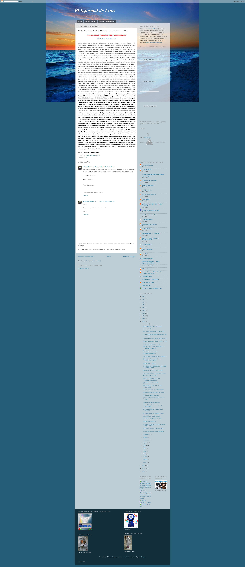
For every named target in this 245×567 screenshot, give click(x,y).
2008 (143, 466)
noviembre (146, 434)
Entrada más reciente (86, 256)
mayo (145, 451)
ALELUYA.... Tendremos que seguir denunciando (153, 405)
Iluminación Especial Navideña (151, 416)
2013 (143, 310)
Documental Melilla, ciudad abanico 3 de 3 (155, 339)
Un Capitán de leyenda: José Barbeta (153, 428)
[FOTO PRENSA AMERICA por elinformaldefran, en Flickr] (106, 39)
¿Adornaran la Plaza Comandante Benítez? (154, 373)
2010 (143, 318)
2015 (143, 305)
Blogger (143, 557)
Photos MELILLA (147, 165)
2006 (143, 471)
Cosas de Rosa (146, 199)
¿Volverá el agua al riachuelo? (151, 395)
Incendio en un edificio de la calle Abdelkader (152, 386)
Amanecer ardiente (148, 329)
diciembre (146, 324)
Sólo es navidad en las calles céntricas (153, 390)
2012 (143, 313)
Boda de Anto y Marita (149, 421)
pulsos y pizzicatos (147, 249)
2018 (143, 296)
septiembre (146, 440)
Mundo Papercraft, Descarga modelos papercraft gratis (153, 175)
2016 (143, 302)
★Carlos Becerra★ (88, 167)
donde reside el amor (148, 282)
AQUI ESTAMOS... (147, 229)
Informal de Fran (152, 29)
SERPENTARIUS (147, 244)
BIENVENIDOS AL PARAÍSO (151, 234)
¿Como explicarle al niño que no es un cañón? (153, 398)
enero (145, 462)
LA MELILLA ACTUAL (149, 224)
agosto (145, 443)
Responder (86, 195)
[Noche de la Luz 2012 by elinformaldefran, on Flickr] (146, 506)
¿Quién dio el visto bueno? (150, 383)
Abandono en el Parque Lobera (151, 402)
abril (144, 454)
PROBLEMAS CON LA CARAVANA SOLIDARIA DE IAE (154, 347)
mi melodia (145, 254)
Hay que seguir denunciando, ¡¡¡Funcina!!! (155, 356)
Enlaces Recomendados (106, 21)
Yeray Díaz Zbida (147, 276)
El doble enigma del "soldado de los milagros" (153, 410)
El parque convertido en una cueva (152, 419)
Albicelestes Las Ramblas (149, 215)
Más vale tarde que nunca (150, 376)
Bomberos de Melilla (148, 266)
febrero (145, 459)
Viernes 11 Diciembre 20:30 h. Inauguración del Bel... (151, 379)
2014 (143, 307)
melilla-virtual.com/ (147, 258)
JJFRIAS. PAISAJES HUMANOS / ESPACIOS (152, 204)
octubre (145, 437)
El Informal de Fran (95, 10)
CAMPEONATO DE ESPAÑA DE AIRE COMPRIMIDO (154, 367)
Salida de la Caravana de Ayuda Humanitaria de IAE (151, 359)
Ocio (85, 157)
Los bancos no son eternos (150, 351)
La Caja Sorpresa (147, 190)
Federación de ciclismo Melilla (150, 279)
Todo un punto (146, 285)
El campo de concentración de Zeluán (153, 413)
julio (144, 445)
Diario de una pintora (148, 185)
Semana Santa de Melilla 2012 (150, 210)
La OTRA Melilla (147, 170)
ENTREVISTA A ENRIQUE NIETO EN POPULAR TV (154, 425)
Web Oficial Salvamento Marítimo (152, 288)
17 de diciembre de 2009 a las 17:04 (104, 167)
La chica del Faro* (147, 220)
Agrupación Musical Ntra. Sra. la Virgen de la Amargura (151, 272)
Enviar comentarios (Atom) (93, 261)
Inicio (80, 21)
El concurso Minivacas (149, 353)
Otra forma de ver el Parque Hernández (153, 431)
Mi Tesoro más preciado (149, 195)
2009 (143, 321)
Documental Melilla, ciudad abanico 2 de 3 (155, 341)
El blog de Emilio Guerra (149, 181)
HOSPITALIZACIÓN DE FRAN (152, 326)
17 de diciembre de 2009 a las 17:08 (104, 201)
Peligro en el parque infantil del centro (153, 392)
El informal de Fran (83, 268)
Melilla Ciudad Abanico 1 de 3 (151, 344)
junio (145, 448)
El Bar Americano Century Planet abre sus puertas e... (155, 335)
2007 (143, 468)
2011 (143, 316)
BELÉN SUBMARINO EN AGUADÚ (153, 331)
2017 (143, 299)
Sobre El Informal (90, 21)
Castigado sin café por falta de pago (153, 370)
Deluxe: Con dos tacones (149, 269)
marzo (145, 457)
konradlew (126, 557)
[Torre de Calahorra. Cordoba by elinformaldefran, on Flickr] (146, 502)
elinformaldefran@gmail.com (154, 42)
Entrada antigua (129, 256)
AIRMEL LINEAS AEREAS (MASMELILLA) (150, 239)
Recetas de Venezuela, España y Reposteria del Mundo (151, 262)
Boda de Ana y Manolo (149, 363)
